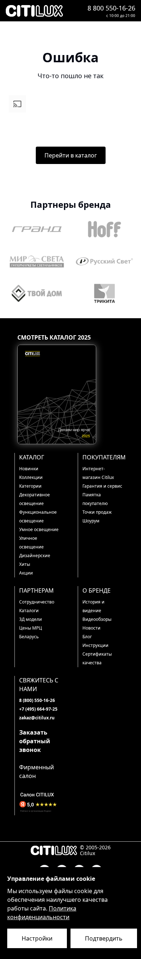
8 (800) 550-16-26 (37, 700)
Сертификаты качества (97, 658)
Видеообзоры (96, 619)
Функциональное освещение (38, 516)
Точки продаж (97, 512)
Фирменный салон (36, 771)
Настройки (37, 938)
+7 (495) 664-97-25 (38, 709)
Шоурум (90, 521)
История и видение (93, 606)
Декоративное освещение (34, 499)
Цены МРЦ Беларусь (30, 632)
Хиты (24, 564)
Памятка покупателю (95, 499)
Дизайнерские (34, 555)
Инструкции (95, 645)
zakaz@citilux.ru (37, 718)
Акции (26, 573)
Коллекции (31, 477)
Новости (91, 628)
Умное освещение (39, 529)
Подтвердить (104, 938)
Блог (87, 637)
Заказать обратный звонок (34, 741)
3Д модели (30, 619)
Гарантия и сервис (102, 486)
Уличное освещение (31, 542)
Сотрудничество (36, 602)
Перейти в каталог (70, 155)
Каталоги (29, 610)
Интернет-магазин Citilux (98, 473)
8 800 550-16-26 (111, 8)
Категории (30, 486)
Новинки (28, 469)
